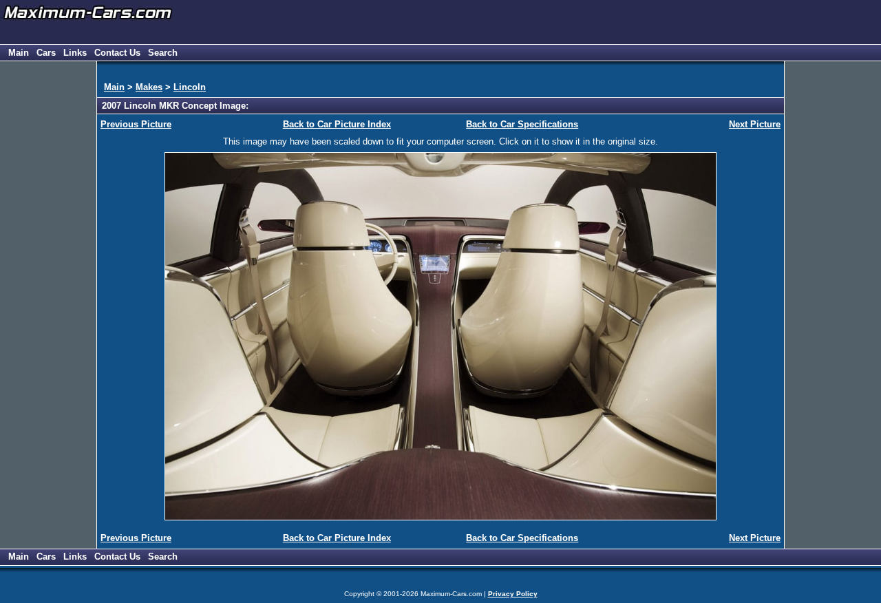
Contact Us (117, 52)
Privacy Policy (513, 593)
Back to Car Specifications (522, 124)
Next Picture (755, 124)
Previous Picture (135, 124)
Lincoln (189, 87)
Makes (149, 87)
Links (75, 52)
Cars (46, 52)
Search (163, 52)
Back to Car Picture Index (337, 124)
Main (18, 52)
